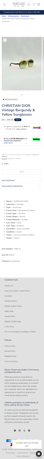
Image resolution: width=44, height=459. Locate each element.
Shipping (4, 158)
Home (4, 16)
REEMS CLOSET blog (13, 321)
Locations (8, 296)
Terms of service (22, 453)
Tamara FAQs (10, 316)
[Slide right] (26, 94)
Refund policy (37, 449)
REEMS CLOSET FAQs (13, 306)
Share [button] (6, 164)
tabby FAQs (9, 311)
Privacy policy (10, 453)
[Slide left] (17, 94)
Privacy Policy (10, 346)
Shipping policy (35, 453)
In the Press (9, 327)
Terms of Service (11, 361)
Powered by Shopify (24, 449)
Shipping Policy (10, 356)
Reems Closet (12, 449)
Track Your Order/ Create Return (17, 291)
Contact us (9, 286)
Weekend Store (11, 301)
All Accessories (13, 16)
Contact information (23, 456)
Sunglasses (25, 16)
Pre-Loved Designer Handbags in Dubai (20, 332)
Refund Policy (10, 351)
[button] (4, 4)
